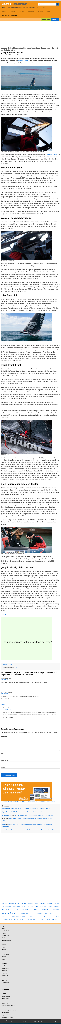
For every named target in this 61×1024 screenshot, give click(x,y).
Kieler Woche (56, 909)
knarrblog (43, 903)
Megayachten (5, 968)
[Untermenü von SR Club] (58, 19)
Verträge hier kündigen (54, 1021)
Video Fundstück (21, 909)
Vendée (4, 935)
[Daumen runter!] (6, 685)
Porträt (51, 913)
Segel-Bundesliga (52, 920)
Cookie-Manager (25, 1021)
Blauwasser (39, 913)
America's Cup (33, 906)
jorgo (3, 829)
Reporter (4, 993)
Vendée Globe (23, 61)
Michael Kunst (8, 664)
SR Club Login (46, 19)
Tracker (3, 614)
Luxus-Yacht (43, 906)
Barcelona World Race (6, 906)
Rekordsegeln (16, 906)
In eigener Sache (6, 998)
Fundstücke (5, 975)
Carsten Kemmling (6, 1001)
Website (3, 767)
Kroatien (4, 952)
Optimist (32, 913)
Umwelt (50, 906)
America (4, 930)
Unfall (38, 919)
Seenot (57, 913)
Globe (7, 935)
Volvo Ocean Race (18, 917)
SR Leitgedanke (6, 996)
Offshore (4, 933)
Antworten (3, 688)
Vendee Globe (9, 913)
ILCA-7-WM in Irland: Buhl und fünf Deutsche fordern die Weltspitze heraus (31, 808)
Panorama (4, 963)
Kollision (43, 919)
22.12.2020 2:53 (4, 693)
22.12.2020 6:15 (6, 709)
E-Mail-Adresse (5, 760)
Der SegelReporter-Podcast (9, 1010)
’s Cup (7, 930)
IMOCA (35, 909)
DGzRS (57, 916)
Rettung (57, 903)
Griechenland (5, 954)
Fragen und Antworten (7, 1015)
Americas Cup (14, 903)
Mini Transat (32, 916)
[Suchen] (57, 4)
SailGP (36, 903)
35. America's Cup (23, 913)
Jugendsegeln (5, 909)
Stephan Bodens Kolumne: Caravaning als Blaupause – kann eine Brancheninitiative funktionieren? (32, 829)
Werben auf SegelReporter (8, 1005)
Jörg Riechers (23, 919)
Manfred (4, 824)
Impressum (4, 1021)
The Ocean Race (31, 919)
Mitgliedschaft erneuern (8, 1017)
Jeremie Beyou (52, 155)
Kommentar (4, 736)
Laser (46, 913)
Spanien (4, 956)
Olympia (23, 903)
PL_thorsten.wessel (7, 815)
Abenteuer (4, 903)
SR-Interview (30, 903)
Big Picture (4, 916)
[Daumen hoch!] (1, 685)
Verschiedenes (6, 982)
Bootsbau (49, 903)
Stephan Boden (6, 808)
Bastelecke (5, 980)
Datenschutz (14, 1021)
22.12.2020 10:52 (4, 679)
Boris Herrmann (46, 917)
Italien (3, 959)
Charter (4, 947)
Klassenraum (5, 989)
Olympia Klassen (7, 920)
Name (3, 753)
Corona (23, 906)
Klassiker (4, 970)
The (3, 938)
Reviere (4, 949)
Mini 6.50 (16, 919)
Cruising (56, 906)
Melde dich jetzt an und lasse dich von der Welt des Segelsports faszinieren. (28, 801)
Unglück (45, 909)
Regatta (4, 926)
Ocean (5, 938)
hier (16, 667)
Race (8, 938)
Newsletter (4, 987)
